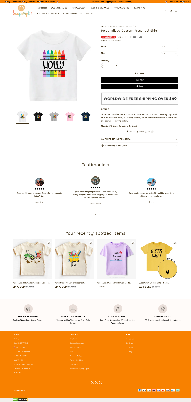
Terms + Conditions (76, 360)
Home (103, 26)
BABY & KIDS (139, 8)
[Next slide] (99, 214)
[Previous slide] (92, 214)
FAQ (71, 352)
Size (103, 53)
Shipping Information (77, 343)
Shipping (104, 40)
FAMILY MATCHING (121, 8)
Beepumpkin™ (22, 390)
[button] (166, 11)
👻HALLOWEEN (78, 8)
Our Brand (129, 343)
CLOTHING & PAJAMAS (100, 8)
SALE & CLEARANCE (59, 8)
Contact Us (130, 339)
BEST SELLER (41, 8)
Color (103, 46)
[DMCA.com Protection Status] (20, 401)
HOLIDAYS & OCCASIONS (46, 13)
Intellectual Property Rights (79, 369)
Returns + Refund (76, 347)
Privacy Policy (74, 364)
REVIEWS (89, 13)
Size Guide (73, 339)
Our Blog (129, 352)
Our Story (129, 347)
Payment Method (76, 356)
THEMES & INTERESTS (71, 13)
